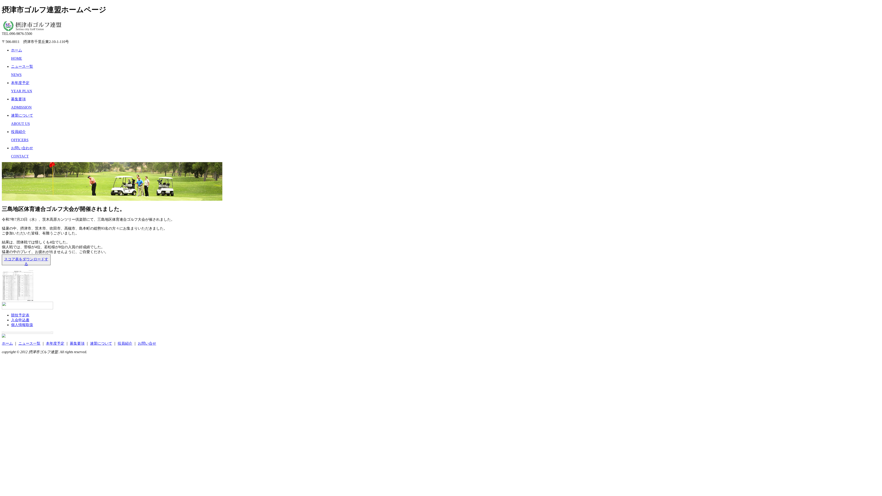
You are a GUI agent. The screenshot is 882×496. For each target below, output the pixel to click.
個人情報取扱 (22, 325)
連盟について (101, 343)
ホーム (7, 343)
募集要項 (77, 343)
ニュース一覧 (29, 343)
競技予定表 (20, 315)
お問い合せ (147, 343)
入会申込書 (20, 320)
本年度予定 (55, 343)
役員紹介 (125, 343)
